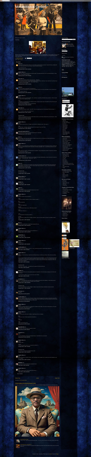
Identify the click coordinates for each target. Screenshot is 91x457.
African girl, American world (23, 131)
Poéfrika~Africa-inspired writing (67, 148)
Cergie (19, 187)
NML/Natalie (20, 362)
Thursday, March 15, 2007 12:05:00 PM (24, 225)
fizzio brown (20, 291)
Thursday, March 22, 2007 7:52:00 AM (24, 346)
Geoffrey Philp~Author (66, 143)
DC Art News (65, 181)
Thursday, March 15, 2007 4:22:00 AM (24, 173)
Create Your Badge (64, 75)
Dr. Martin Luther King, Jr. (66, 122)
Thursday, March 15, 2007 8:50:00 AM (24, 191)
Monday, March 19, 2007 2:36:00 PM (24, 329)
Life (20, 59)
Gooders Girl (20, 332)
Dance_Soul (20, 78)
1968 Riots (64, 120)
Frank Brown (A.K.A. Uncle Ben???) (25, 444)
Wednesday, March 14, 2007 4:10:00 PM (24, 152)
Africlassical (64, 180)
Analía (19, 87)
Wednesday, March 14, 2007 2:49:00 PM (24, 128)
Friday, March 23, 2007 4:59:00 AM (23, 365)
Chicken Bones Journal (66, 142)
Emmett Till (64, 123)
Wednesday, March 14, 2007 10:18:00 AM (24, 69)
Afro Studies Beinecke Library (67, 171)
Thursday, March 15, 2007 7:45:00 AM (24, 184)
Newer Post (17, 378)
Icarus (19, 163)
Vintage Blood (65, 185)
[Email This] (27, 58)
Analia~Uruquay (65, 188)
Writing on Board (21, 176)
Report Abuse (64, 53)
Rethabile (19, 270)
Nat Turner (64, 130)
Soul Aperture (65, 193)
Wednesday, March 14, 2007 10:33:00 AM (24, 75)
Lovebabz (64, 158)
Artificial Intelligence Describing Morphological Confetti (25, 383)
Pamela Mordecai (65, 162)
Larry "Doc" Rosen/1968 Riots (67, 144)
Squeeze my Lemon (66, 149)
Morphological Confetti (30, 6)
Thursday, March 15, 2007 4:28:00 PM (24, 244)
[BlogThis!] (28, 58)
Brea (19, 222)
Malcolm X (64, 129)
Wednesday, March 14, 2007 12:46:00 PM (24, 104)
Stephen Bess (63, 73)
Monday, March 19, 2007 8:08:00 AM (24, 301)
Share (63, 70)
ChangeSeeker (65, 213)
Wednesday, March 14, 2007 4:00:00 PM (24, 140)
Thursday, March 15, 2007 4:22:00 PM (24, 237)
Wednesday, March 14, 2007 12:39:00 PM (24, 92)
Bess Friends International (67, 140)
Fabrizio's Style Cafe (66, 182)
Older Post (57, 378)
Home (37, 378)
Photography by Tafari (66, 192)
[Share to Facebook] (30, 58)
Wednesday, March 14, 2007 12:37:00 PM (24, 84)
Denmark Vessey (65, 121)
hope (18, 59)
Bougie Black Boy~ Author (67, 212)
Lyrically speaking (21, 247)
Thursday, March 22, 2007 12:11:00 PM (24, 359)
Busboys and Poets (66, 154)
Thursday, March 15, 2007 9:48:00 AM (24, 219)
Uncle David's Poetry (66, 166)
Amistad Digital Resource (66, 137)
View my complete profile (70, 46)
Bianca (19, 63)
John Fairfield (65, 128)
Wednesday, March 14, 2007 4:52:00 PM (24, 160)
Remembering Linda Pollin (24, 439)
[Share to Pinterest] (31, 58)
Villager (64, 167)
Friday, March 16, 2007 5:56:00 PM (23, 267)
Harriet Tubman (65, 127)
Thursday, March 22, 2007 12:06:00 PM (24, 352)
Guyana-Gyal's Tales (66, 156)
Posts (64, 100)
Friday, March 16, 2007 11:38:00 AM (23, 249)
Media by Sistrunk (65, 214)
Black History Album (66, 172)
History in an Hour (65, 174)
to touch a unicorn (21, 155)
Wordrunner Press (65, 150)
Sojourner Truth (65, 134)
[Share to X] (29, 58)
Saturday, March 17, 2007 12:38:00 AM (24, 282)
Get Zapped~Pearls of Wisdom (67, 189)
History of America (65, 175)
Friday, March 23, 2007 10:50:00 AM (23, 371)
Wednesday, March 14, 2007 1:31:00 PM (24, 112)
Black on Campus (65, 141)
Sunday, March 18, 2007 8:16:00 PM (24, 293)
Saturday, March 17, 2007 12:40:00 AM (24, 288)
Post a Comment (19, 373)
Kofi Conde (64, 157)
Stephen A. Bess (21, 72)
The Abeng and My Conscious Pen (68, 163)
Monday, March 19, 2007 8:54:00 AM (24, 308)
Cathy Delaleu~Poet (66, 155)
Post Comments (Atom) (23, 380)
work (21, 59)
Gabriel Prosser (65, 126)
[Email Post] (25, 58)
